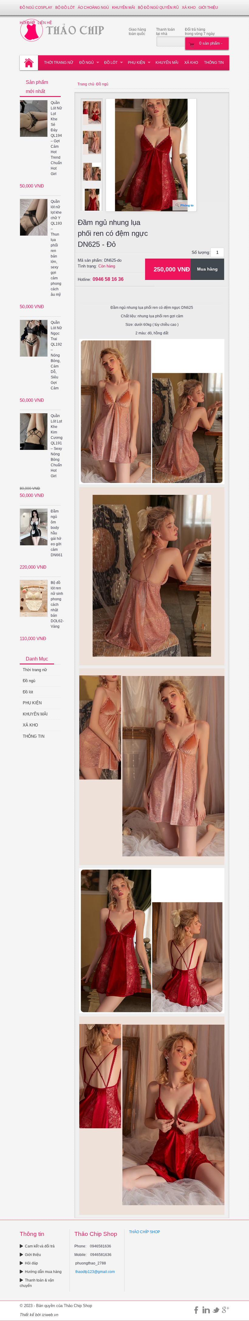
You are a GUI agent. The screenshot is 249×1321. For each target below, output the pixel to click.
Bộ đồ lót (65, 7)
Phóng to (186, 205)
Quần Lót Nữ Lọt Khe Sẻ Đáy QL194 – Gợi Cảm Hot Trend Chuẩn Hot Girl (56, 138)
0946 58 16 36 (108, 279)
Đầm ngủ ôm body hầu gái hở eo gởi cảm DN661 (57, 533)
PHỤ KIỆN (136, 62)
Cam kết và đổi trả (40, 1246)
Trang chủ (85, 84)
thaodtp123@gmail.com (95, 1272)
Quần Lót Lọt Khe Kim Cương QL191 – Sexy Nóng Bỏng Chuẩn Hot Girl (57, 446)
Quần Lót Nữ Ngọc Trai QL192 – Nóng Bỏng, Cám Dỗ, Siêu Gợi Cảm (56, 355)
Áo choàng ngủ (93, 7)
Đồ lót (111, 62)
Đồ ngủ (86, 62)
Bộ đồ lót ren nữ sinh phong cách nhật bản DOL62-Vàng (57, 605)
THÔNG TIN (214, 62)
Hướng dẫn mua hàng (43, 1272)
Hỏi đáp (31, 1263)
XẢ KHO (189, 7)
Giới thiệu (208, 7)
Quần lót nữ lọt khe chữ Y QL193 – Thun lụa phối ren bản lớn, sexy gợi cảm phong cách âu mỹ (56, 248)
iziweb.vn (50, 1314)
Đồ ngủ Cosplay (36, 7)
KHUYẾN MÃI (123, 7)
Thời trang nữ (58, 62)
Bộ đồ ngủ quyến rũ (158, 7)
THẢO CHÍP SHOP (144, 1232)
